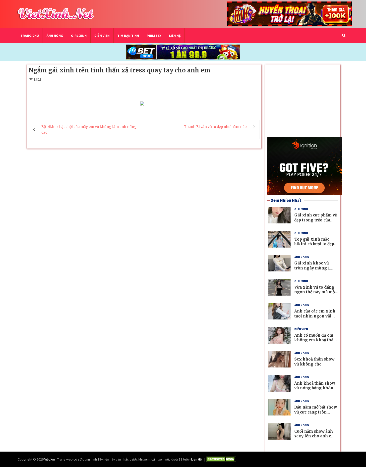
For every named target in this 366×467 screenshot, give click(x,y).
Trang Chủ (29, 35)
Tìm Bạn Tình (128, 35)
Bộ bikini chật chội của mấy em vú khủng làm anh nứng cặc (89, 130)
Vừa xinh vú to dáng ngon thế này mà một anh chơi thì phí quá (315, 292)
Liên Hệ (175, 35)
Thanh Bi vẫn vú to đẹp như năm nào (215, 127)
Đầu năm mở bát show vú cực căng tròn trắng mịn (315, 412)
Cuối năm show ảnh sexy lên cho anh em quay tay (314, 436)
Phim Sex (154, 35)
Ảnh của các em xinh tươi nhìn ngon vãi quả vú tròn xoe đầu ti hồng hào (315, 318)
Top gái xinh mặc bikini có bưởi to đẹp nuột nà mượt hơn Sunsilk (314, 246)
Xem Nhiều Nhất (286, 200)
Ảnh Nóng (55, 35)
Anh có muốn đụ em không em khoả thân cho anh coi (315, 340)
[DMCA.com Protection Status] (221, 460)
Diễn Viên (102, 35)
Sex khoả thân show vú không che (314, 361)
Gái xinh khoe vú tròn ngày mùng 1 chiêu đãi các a (312, 268)
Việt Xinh (50, 459)
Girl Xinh (79, 35)
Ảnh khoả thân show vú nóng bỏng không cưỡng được (315, 388)
